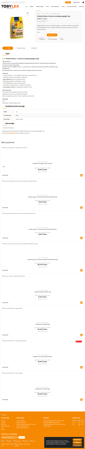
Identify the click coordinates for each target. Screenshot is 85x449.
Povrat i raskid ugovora (22, 426)
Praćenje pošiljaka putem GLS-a (51, 422)
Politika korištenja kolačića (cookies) (26, 424)
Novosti (3, 429)
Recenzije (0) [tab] (34, 48)
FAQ (2, 427)
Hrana (47, 13)
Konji (63, 6)
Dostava (3, 424)
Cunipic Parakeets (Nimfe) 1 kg (42, 292)
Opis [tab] (9, 48)
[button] (27, 13)
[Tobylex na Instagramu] (79, 423)
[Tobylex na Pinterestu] (82, 423)
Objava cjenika (47, 426)
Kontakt (3, 422)
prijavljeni (11, 133)
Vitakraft (61, 39)
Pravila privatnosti (21, 422)
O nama (3, 421)
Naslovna (39, 13)
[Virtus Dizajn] (23, 445)
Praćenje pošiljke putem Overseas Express (54, 424)
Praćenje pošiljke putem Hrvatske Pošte (53, 421)
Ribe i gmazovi (55, 6)
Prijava (68, 2)
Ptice (47, 6)
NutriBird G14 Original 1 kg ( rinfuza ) (42, 163)
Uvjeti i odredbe (20, 421)
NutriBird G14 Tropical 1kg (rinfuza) (42, 356)
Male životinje (39, 6)
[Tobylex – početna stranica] (42, 415)
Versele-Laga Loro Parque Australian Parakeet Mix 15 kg (42, 259)
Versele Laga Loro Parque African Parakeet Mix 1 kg (42, 229)
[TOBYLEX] (10, 7)
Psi (26, 6)
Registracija (76, 2)
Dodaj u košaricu (52, 35)
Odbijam (77, 442)
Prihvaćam (77, 439)
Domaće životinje (71, 6)
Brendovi (81, 6)
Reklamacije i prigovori (22, 427)
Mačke (31, 6)
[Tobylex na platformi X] (76, 423)
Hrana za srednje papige (54, 13)
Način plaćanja (5, 426)
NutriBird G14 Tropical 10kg (42, 389)
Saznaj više (5, 175)
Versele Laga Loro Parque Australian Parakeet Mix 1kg (42, 197)
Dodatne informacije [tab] (21, 48)
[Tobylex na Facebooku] (73, 423)
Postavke (77, 445)
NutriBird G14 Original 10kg (42, 324)
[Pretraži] (23, 2)
